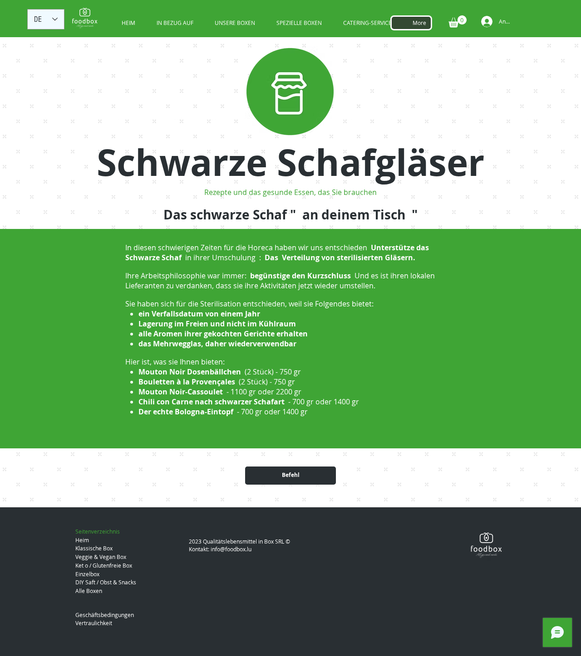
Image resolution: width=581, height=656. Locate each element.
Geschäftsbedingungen (104, 614)
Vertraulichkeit (93, 623)
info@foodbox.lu (231, 549)
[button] (457, 21)
